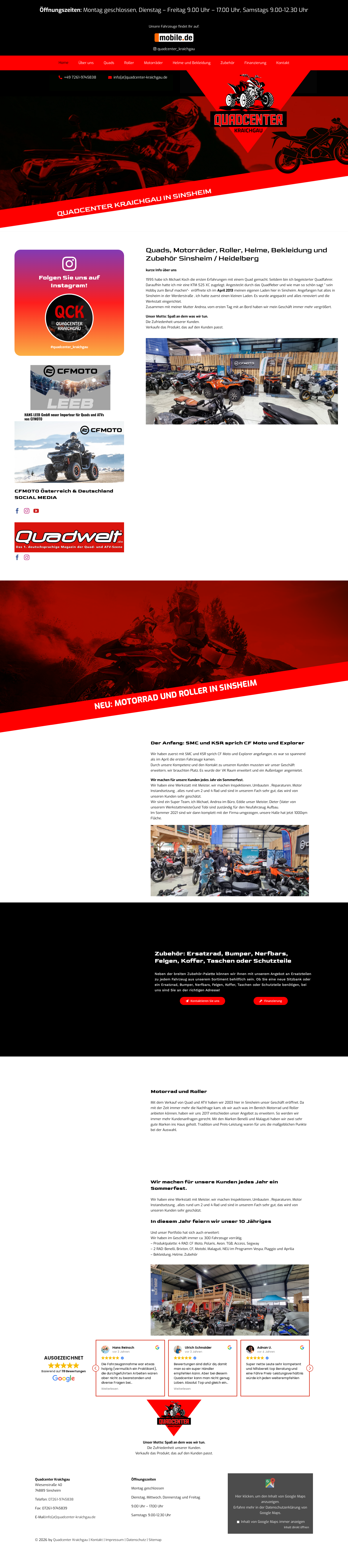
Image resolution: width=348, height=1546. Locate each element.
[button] (310, 1368)
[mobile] (174, 34)
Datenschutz (136, 1540)
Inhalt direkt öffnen (296, 1527)
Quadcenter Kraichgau (70, 1540)
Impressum (115, 1540)
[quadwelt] (69, 524)
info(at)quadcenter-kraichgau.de (70, 1517)
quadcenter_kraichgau (175, 49)
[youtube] (36, 510)
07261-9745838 (61, 1499)
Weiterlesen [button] (128, 1389)
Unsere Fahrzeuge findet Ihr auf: (174, 26)
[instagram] (26, 510)
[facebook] (17, 510)
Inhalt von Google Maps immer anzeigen (273, 1521)
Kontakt (97, 1540)
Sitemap (155, 1540)
